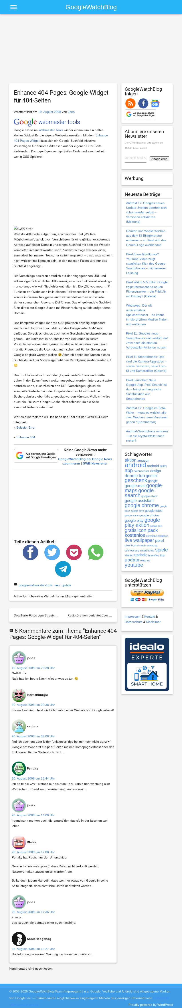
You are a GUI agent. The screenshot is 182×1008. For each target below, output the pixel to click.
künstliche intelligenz (157, 536)
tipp (162, 555)
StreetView (153, 555)
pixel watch (140, 545)
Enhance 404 (25, 437)
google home (131, 515)
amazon (143, 460)
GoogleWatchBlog (91, 7)
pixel (159, 540)
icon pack (147, 530)
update (66, 585)
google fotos (153, 510)
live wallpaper (139, 540)
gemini (152, 476)
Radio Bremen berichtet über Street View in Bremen (103, 615)
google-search (140, 493)
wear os (145, 560)
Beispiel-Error (26, 427)
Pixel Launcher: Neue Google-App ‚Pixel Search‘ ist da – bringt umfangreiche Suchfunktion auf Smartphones (146, 389)
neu (57, 585)
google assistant (139, 500)
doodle (131, 475)
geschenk (136, 480)
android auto (157, 466)
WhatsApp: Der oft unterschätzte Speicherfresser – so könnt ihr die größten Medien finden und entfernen (147, 315)
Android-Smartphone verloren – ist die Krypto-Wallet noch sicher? (147, 435)
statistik (140, 555)
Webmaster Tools (51, 130)
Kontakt (149, 616)
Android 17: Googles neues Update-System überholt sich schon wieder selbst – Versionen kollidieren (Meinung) (146, 212)
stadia (129, 555)
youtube (134, 565)
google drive (137, 511)
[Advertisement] (91, 51)
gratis (130, 530)
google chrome (142, 505)
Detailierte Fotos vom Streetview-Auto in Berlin (46, 615)
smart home (147, 550)
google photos (149, 515)
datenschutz (141, 471)
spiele (161, 550)
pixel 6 (129, 545)
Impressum (132, 616)
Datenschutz (133, 622)
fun (142, 475)
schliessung (132, 550)
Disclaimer (153, 622)
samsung (152, 545)
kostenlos (135, 535)
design (155, 471)
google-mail (135, 486)
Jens (71, 112)
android (135, 465)
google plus (156, 526)
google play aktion (142, 522)
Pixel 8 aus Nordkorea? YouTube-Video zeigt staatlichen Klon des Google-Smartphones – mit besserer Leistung (146, 263)
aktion (130, 460)
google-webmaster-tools (36, 585)
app (129, 470)
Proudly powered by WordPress (151, 1004)
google (153, 481)
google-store (149, 496)
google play (134, 520)
